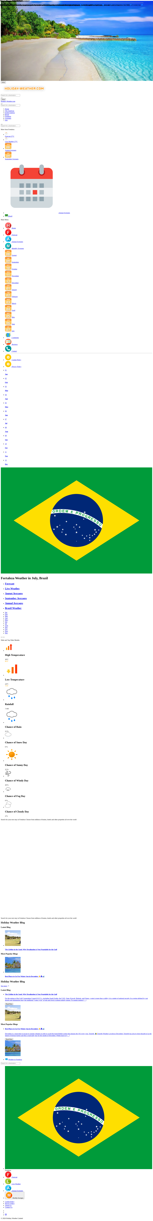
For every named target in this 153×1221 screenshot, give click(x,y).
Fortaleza (8, 116)
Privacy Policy (10, 1203)
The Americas (9, 111)
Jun (6, 622)
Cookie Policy (9, 1202)
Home (7, 109)
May (6, 620)
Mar (6, 616)
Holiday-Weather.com (8, 101)
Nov (6, 631)
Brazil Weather (13, 608)
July (6, 120)
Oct (6, 629)
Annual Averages (14, 603)
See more (4, 986)
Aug (6, 625)
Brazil (7, 114)
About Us (8, 1205)
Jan (6, 612)
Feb (6, 614)
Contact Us (8, 1207)
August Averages (14, 593)
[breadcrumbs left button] (1, 124)
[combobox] (10, 95)
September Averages (16, 598)
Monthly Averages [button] (18, 248)
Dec (6, 633)
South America (10, 113)
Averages (8, 118)
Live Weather (12, 588)
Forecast (9, 583)
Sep (6, 627)
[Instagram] (78, 1215)
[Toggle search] (1, 103)
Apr (6, 618)
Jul (6, 624)
